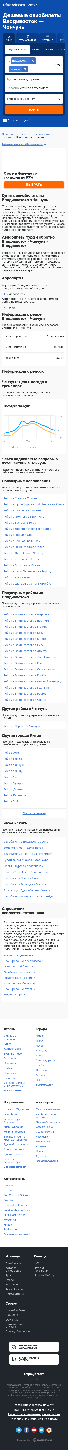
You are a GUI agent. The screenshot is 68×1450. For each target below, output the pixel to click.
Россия (8, 1185)
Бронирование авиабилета (23, 961)
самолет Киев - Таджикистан (23, 847)
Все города (43, 1084)
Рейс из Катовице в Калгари (23, 559)
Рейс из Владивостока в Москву (25, 626)
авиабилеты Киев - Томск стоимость (28, 853)
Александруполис (47, 1060)
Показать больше (34, 813)
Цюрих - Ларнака (14, 1154)
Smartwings (11, 1200)
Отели (10, 1280)
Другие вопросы (15, 994)
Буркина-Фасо (13, 1053)
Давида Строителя (48, 1122)
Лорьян (40, 1036)
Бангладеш (11, 1058)
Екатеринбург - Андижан (13, 1120)
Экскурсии (12, 1284)
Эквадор (9, 1078)
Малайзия (10, 1063)
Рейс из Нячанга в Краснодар (24, 547)
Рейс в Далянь (13, 789)
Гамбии (8, 1068)
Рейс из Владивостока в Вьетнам (26, 620)
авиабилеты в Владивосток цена (26, 841)
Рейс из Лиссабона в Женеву (24, 553)
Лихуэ (39, 1041)
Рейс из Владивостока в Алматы (25, 651)
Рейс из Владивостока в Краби (25, 675)
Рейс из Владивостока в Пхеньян (26, 687)
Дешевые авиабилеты (16, 134)
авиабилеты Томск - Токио (21, 878)
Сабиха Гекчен (45, 1127)
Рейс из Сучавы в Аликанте (22, 510)
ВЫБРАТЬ (34, 184)
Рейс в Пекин (13, 758)
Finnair (8, 1224)
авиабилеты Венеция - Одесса (25, 884)
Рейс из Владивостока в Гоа (23, 663)
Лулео (40, 1045)
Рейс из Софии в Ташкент (21, 498)
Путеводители (15, 1294)
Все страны (11, 1090)
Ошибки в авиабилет (18, 972)
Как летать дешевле (18, 955)
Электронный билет (17, 966)
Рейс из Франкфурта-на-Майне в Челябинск (34, 504)
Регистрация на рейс (18, 977)
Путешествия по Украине (16, 1325)
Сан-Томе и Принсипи (11, 1037)
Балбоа (40, 1065)
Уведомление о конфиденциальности (34, 1419)
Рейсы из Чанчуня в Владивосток (22, 144)
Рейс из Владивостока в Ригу (23, 645)
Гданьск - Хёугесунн (16, 1109)
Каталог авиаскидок (13, 1269)
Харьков (41, 1146)
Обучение (12, 1319)
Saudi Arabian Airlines (17, 1210)
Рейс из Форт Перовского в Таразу (27, 571)
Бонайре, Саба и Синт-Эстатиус (14, 1084)
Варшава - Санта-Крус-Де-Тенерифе (16, 1138)
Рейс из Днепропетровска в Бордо (27, 528)
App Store (12, 1315)
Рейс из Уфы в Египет (18, 577)
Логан (39, 1151)
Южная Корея (12, 1048)
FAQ (36, 1263)
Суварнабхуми (45, 1131)
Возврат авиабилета (18, 983)
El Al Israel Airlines (14, 1215)
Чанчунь (7, 137)
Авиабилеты (13, 1263)
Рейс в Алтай (12, 752)
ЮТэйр (8, 1190)
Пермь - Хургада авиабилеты (23, 866)
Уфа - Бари (10, 1114)
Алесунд (41, 1050)
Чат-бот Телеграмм (41, 1269)
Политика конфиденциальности (34, 1409)
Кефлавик (42, 1136)
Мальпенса (43, 1141)
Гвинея (8, 1044)
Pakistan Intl (11, 1229)
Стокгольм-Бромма (48, 1109)
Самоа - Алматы (14, 1149)
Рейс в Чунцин (13, 783)
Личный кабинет (16, 1310)
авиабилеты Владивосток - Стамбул (28, 896)
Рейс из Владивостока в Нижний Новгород (33, 681)
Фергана (41, 1070)
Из (8, 60)
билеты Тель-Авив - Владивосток (26, 872)
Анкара (40, 1075)
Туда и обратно (17, 50)
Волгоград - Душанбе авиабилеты (27, 890)
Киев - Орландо (13, 1127)
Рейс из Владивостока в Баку (23, 632)
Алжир (40, 1055)
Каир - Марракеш (15, 1131)
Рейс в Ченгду (13, 777)
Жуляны (41, 1156)
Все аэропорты (46, 1161)
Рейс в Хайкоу (13, 801)
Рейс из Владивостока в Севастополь (29, 669)
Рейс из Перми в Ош (18, 535)
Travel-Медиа (14, 1289)
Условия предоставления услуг (34, 1405)
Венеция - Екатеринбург (12, 1160)
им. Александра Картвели (46, 1115)
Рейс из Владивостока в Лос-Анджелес (30, 657)
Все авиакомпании (16, 1234)
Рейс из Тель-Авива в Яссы (22, 541)
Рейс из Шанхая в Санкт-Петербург (28, 583)
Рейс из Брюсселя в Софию (22, 565)
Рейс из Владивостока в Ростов (25, 693)
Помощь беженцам (18, 1331)
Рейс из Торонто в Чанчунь (22, 726)
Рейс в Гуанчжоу (15, 795)
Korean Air (10, 1219)
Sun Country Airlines (16, 1195)
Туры (9, 1275)
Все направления (15, 1167)
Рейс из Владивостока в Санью (25, 699)
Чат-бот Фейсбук (45, 1275)
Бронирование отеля (18, 989)
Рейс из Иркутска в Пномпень (24, 516)
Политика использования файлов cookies (34, 1414)
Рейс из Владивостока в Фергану (26, 614)
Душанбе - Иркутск (16, 1144)
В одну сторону (42, 50)
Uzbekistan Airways (15, 1205)
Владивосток (42, 134)
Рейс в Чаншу (13, 771)
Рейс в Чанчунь (14, 765)
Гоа (38, 1080)
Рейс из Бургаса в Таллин (21, 522)
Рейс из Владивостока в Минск (25, 639)
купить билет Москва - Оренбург (26, 860)
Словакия (10, 1073)
